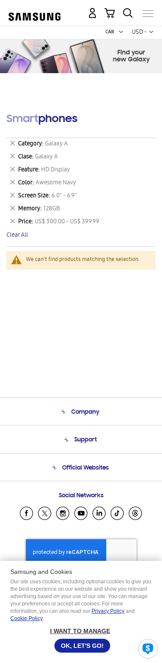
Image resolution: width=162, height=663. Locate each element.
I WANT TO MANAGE (80, 631)
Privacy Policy (108, 611)
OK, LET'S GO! (82, 645)
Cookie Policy (26, 618)
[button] (121, 32)
